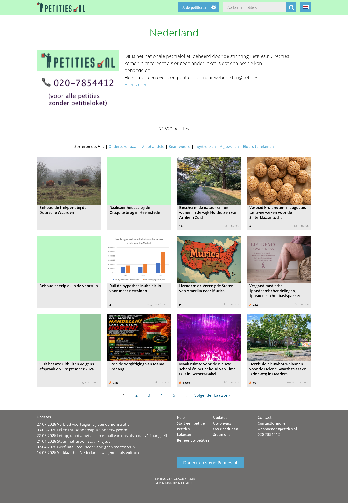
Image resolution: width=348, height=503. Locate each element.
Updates (220, 417)
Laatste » (222, 395)
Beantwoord (180, 146)
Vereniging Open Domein (174, 483)
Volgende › (203, 395)
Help (181, 417)
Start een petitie (191, 423)
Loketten (184, 434)
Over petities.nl (226, 428)
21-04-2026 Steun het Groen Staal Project (73, 441)
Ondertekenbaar (123, 146)
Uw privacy (222, 423)
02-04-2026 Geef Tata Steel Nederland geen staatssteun (86, 447)
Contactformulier (272, 423)
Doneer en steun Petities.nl (210, 463)
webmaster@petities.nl (277, 428)
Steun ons (221, 434)
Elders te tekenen (258, 146)
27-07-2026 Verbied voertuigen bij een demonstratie (83, 424)
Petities (183, 428)
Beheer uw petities (193, 440)
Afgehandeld (153, 146)
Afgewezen (229, 146)
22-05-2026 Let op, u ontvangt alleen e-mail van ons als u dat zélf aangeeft (102, 435)
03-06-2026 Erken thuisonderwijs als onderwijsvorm (83, 430)
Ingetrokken (205, 146)
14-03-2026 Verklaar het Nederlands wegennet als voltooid (89, 452)
